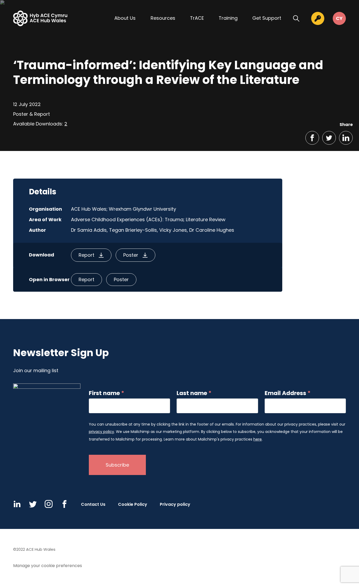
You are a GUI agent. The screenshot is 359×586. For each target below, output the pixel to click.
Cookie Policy (132, 504)
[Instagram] (49, 504)
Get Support (266, 18)
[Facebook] (64, 504)
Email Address (288, 393)
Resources (163, 18)
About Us (125, 18)
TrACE (197, 18)
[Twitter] (33, 504)
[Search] (296, 18)
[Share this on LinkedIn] (346, 138)
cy (339, 18)
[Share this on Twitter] (329, 138)
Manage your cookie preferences (47, 566)
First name (106, 393)
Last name (194, 393)
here (257, 439)
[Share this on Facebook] (312, 138)
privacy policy (101, 431)
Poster (130, 255)
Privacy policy (175, 504)
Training (228, 18)
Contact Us (93, 504)
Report (86, 255)
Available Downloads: (40, 123)
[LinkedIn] (17, 504)
